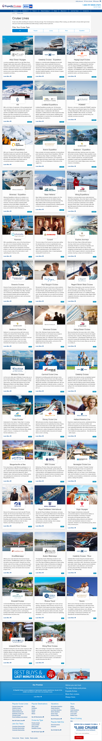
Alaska (33, 706)
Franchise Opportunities (18, 728)
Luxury (51, 30)
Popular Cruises (36, 723)
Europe (33, 710)
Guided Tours (73, 715)
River (66, 30)
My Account (80, 1)
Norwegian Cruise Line (18, 713)
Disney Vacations (55, 711)
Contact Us (86, 11)
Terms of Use (15, 738)
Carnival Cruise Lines (17, 706)
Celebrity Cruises (16, 708)
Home (13, 13)
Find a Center (88, 1)
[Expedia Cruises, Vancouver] (17, 6)
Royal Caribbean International (19, 717)
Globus (72, 706)
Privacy (22, 738)
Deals (55, 11)
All (20, 30)
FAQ (71, 721)
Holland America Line (17, 711)
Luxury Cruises (35, 724)
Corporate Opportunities (18, 730)
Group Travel (54, 713)
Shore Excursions (55, 724)
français (96, 1)
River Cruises (35, 726)
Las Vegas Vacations (56, 710)
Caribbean (34, 708)
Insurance (53, 726)
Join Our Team (74, 11)
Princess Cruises (16, 715)
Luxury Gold (73, 713)
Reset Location (34, 738)
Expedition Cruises (36, 728)
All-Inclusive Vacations (56, 706)
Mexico (33, 713)
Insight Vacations (74, 710)
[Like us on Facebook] (100, 1)
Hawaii (33, 711)
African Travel (73, 711)
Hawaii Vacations (55, 708)
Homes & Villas (55, 715)
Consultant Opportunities (18, 726)
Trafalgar (72, 708)
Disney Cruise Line (17, 710)
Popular (36, 30)
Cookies (27, 738)
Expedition (82, 30)
